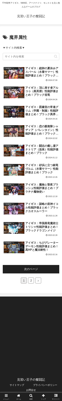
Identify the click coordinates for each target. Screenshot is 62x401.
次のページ (31, 269)
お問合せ (31, 390)
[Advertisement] (31, 332)
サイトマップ (17, 385)
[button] (56, 56)
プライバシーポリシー (45, 385)
